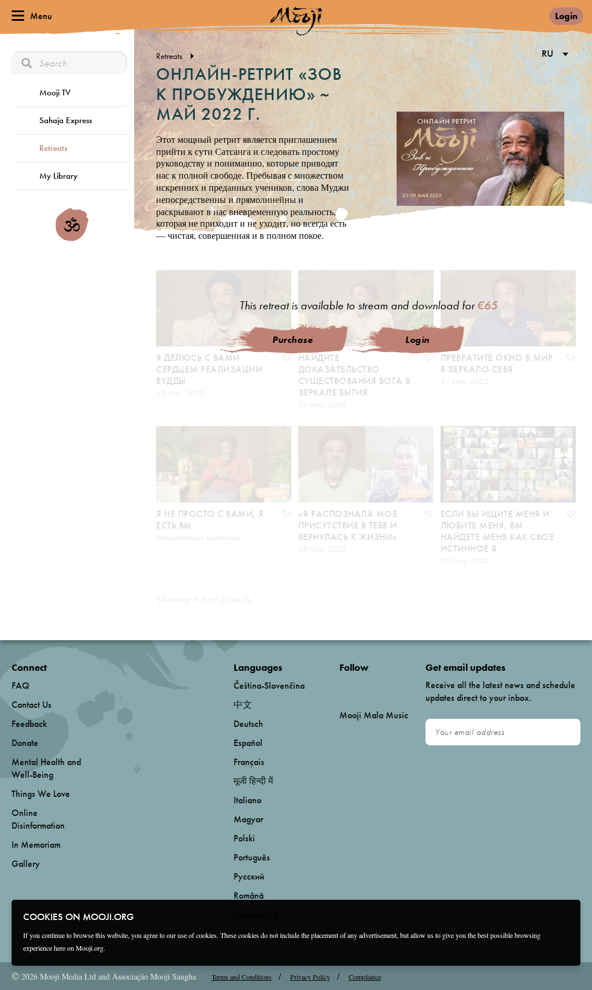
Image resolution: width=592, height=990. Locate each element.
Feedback (29, 724)
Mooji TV (55, 92)
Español (248, 743)
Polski (244, 838)
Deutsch (248, 724)
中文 (243, 705)
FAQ (20, 685)
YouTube (364, 686)
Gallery (26, 864)
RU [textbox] (547, 53)
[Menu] (18, 16)
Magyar (248, 819)
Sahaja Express (65, 120)
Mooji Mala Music (373, 715)
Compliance (365, 976)
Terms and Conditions (242, 976)
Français (249, 762)
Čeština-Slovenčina (269, 685)
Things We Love (41, 794)
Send (566, 732)
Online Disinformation (38, 819)
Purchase (292, 340)
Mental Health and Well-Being (46, 768)
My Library (58, 176)
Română (249, 895)
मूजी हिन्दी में (253, 781)
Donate (25, 743)
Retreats (53, 148)
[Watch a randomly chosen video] (72, 238)
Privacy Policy (310, 976)
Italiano (247, 800)
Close (564, 916)
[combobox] (553, 54)
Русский (249, 876)
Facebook (342, 686)
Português (252, 857)
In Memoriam (36, 844)
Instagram (389, 686)
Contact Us (31, 705)
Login (566, 16)
